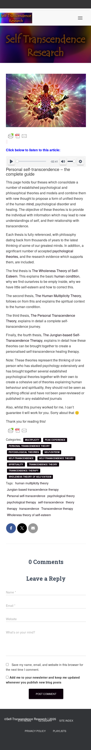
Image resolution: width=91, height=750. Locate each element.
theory (70, 502)
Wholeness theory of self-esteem (29, 515)
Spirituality (16, 464)
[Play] (11, 161)
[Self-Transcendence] (17, 18)
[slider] (31, 161)
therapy (12, 508)
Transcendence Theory (43, 464)
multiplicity (32, 439)
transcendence (29, 508)
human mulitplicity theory (31, 483)
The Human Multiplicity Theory (58, 295)
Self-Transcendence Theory (56, 458)
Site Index (66, 720)
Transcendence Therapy (24, 470)
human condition (66, 276)
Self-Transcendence (21, 458)
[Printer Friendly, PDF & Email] (17, 136)
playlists (59, 731)
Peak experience (55, 439)
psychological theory (61, 496)
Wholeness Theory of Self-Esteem (30, 476)
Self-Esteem (51, 452)
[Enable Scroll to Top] (82, 741)
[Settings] (80, 161)
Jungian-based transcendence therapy (33, 489)
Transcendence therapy (57, 508)
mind (30, 203)
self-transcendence (51, 502)
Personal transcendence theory (29, 445)
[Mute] (63, 161)
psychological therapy (21, 502)
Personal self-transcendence (26, 496)
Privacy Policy (35, 731)
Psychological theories (24, 452)
